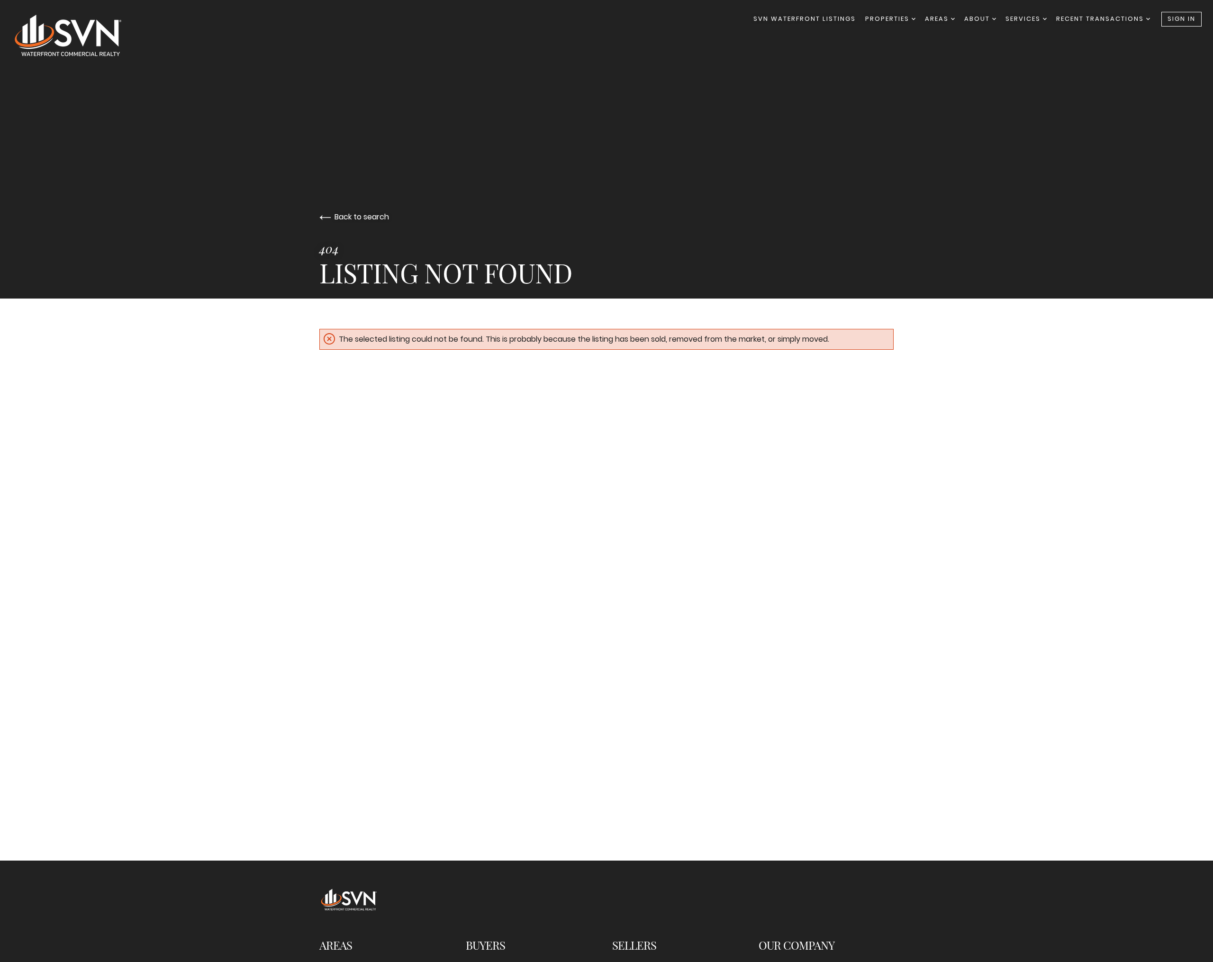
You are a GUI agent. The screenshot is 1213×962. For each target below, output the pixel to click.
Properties (888, 18)
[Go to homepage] (77, 35)
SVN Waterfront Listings (804, 18)
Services (1024, 18)
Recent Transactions (1101, 18)
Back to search (362, 216)
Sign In (1181, 18)
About (978, 18)
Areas (938, 18)
